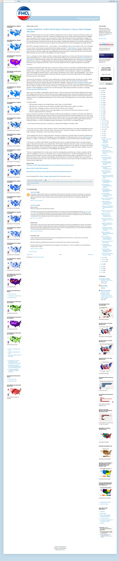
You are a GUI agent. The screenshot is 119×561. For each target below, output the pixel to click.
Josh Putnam (33, 205)
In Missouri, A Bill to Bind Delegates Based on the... (107, 207)
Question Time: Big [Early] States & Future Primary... (107, 152)
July (103, 131)
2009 (101, 268)
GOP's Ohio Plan (104, 504)
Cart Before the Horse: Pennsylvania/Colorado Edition (107, 229)
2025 (101, 92)
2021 (101, 100)
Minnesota (66, 181)
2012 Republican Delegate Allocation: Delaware (106, 186)
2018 (101, 107)
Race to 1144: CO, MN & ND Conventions (37, 168)
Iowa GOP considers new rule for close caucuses (106, 158)
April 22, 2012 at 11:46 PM (36, 248)
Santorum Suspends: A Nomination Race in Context (106, 224)
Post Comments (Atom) (38, 257)
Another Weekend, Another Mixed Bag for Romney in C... (106, 203)
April (103, 137)
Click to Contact (102, 38)
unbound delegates (35, 183)
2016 (101, 111)
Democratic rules (12, 294)
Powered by (102, 84)
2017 (101, 109)
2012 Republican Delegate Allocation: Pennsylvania (106, 181)
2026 (101, 90)
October (104, 125)
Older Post (90, 254)
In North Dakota (71, 48)
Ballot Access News (106, 290)
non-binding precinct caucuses (79, 181)
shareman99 (33, 192)
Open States (103, 513)
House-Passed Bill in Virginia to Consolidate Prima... (106, 168)
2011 (101, 264)
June (103, 133)
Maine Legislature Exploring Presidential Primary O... (107, 233)
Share (28, 184)
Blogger (63, 549)
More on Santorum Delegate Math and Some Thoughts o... (106, 238)
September (104, 127)
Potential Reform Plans (105, 502)
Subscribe (106, 79)
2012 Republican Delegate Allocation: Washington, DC (106, 250)
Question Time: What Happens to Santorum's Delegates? (106, 140)
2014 (101, 115)
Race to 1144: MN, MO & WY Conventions (107, 199)
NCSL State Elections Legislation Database (105, 515)
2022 (101, 98)
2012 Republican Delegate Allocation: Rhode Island (106, 190)
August (103, 129)
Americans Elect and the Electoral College (107, 254)
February (104, 259)
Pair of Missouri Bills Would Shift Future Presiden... (106, 163)
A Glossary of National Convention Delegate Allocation (13, 370)
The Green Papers (104, 518)
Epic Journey (104, 285)
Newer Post (29, 254)
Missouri (71, 181)
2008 (101, 270)
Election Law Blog (105, 279)
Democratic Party (12, 379)
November (104, 123)
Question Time (104, 155)
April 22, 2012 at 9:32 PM (36, 231)
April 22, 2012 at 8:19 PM (36, 200)
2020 (101, 102)
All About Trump (104, 286)
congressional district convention (49, 181)
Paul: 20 (90, 137)
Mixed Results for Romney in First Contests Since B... (106, 215)
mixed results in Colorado (81, 82)
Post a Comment (33, 251)
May (103, 135)
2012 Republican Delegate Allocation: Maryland (106, 246)
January (104, 261)
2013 (101, 117)
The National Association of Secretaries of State (106, 520)
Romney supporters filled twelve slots (37, 89)
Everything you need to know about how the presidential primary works (14, 362)
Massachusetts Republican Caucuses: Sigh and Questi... (106, 146)
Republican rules (12, 297)
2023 (101, 96)
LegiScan (102, 511)
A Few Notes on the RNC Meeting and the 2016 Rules (107, 177)
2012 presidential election (36, 181)
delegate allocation (60, 181)
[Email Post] (45, 180)
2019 (101, 104)
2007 (101, 272)
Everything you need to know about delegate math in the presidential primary (14, 366)
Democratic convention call (14, 296)
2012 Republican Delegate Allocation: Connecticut (106, 195)
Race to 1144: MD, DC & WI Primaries (107, 242)
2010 (101, 266)
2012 (101, 119)
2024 (101, 94)
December (104, 121)
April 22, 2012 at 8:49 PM (36, 218)
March (103, 257)
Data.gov (102, 523)
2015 (101, 113)
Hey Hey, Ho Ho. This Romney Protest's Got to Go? (107, 220)
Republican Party (12, 381)
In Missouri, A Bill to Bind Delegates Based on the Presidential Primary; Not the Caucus (50, 165)
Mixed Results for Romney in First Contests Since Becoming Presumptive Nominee (49, 171)
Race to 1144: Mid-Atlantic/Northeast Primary (106, 172)
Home (60, 254)
